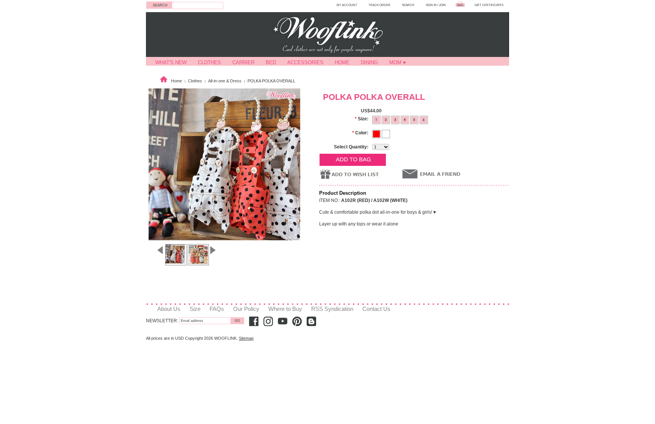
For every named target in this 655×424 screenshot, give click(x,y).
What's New (170, 62)
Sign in (431, 5)
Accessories (305, 62)
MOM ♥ (397, 62)
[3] (396, 119)
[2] (386, 119)
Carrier (243, 62)
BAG (460, 5)
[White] (386, 133)
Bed (271, 62)
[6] (424, 119)
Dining (369, 62)
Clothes (209, 62)
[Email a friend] (435, 173)
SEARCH (408, 5)
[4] (405, 119)
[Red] (377, 133)
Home (342, 62)
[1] (377, 119)
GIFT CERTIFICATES (489, 5)
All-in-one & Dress (224, 81)
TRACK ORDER (379, 5)
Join (442, 5)
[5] (415, 119)
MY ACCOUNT (347, 5)
